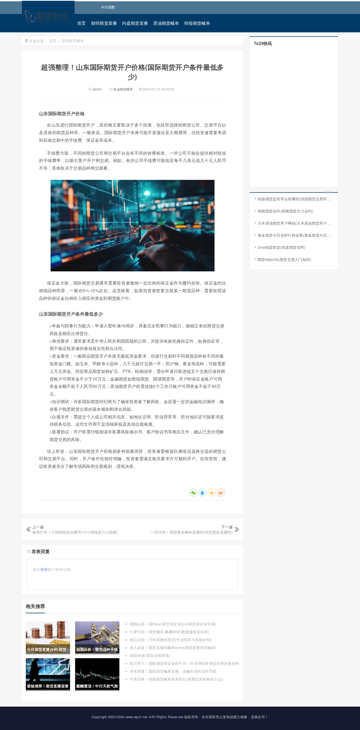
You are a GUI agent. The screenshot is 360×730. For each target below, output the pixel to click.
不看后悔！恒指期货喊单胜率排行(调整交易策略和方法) (176, 679)
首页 (81, 23)
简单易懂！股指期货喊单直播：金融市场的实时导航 (173, 671)
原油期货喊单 (166, 23)
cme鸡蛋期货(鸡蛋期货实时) (282, 247)
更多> (329, 192)
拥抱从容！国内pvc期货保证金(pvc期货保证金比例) (173, 623)
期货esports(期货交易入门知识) (284, 259)
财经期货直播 (104, 23)
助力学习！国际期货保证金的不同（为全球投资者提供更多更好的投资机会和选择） (184, 666)
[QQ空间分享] (212, 492)
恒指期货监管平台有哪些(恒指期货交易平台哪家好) (296, 198)
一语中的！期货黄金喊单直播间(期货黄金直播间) (192, 532)
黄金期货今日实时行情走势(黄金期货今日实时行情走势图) (296, 235)
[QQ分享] (202, 492)
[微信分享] (193, 492)
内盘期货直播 (135, 23)
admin (97, 89)
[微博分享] (221, 492)
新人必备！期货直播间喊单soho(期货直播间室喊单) (173, 647)
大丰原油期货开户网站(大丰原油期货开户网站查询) (296, 223)
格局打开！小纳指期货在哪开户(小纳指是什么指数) (75, 532)
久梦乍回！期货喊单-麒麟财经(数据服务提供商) (170, 631)
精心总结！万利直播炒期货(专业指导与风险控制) (171, 639)
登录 (44, 569)
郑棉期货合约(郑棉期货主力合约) (285, 211)
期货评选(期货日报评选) (150, 655)
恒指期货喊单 (197, 23)
